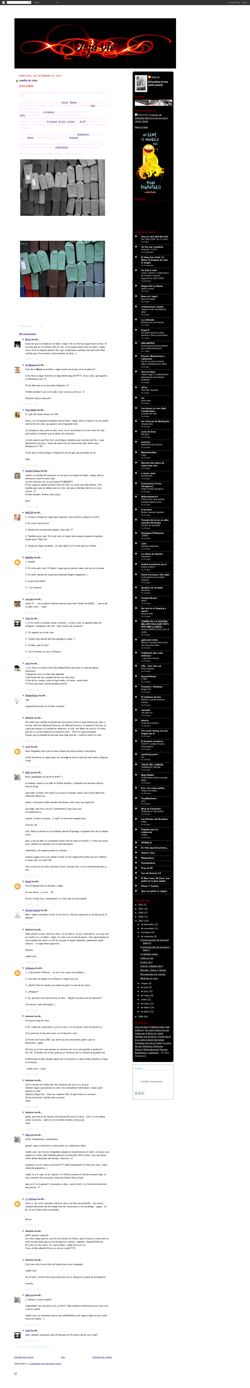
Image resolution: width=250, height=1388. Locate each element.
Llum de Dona (141, 1027)
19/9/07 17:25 (32, 593)
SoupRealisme (148, 798)
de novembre (147, 928)
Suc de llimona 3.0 (151, 873)
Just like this (146, 476)
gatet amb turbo (149, 640)
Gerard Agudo (32, 910)
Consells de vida (149, 413)
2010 (141, 909)
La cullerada (147, 320)
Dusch (65, 102)
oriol (27, 747)
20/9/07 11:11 (31, 904)
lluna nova (146, 400)
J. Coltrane (31, 1199)
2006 (141, 1017)
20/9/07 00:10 (32, 875)
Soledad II (146, 556)
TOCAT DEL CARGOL (152, 765)
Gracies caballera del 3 (151, 966)
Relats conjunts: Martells (152, 512)
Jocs (143, 801)
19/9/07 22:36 (32, 712)
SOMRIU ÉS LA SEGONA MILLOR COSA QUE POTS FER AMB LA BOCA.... (155, 624)
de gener (145, 1011)
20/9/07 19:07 (32, 1129)
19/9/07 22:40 (32, 741)
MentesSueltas (148, 452)
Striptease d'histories (153, 1046)
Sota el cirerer (147, 289)
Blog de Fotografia (151, 809)
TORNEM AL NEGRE (151, 767)
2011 (141, 905)
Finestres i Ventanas (151, 687)
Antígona (30, 968)
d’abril (144, 999)
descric (145, 720)
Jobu (92, 105)
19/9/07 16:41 (32, 552)
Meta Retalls (147, 775)
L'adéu (144, 835)
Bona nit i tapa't (149, 296)
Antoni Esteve (32, 471)
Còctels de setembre (150, 525)
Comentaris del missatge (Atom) (45, 1364)
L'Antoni (71, 121)
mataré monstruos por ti (154, 564)
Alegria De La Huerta (152, 286)
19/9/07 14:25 (32, 507)
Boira (22, 115)
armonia (145, 442)
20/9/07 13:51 (32, 1010)
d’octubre (146, 932)
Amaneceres (147, 424)
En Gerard (52, 121)
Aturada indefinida (149, 546)
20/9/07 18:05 (32, 1074)
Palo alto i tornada (149, 390)
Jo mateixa (48, 112)
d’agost (145, 983)
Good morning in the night (155, 575)
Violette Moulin (149, 598)
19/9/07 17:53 (32, 657)
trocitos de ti (146, 962)
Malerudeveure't (149, 497)
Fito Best (145, 434)
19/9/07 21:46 (32, 689)
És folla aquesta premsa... (155, 848)
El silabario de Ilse (151, 697)
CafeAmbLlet (61, 147)
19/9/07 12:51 (32, 359)
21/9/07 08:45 (32, 1225)
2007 (141, 921)
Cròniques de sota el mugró (148, 1043)
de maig (145, 995)
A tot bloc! (146, 510)
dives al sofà (147, 614)
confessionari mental (152, 307)
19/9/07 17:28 (32, 613)
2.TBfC (144, 679)
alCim (144, 387)
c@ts (143, 544)
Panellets (145, 590)
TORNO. (145, 536)
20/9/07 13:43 (32, 962)
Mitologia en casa (149, 978)
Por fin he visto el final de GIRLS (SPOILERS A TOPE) (154, 362)
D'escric (139, 1049)
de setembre (147, 936)
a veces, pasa (148, 473)
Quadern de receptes (152, 588)
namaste (145, 710)
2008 (141, 917)
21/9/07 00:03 (32, 1193)
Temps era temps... (150, 791)
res (142, 398)
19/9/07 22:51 (32, 766)
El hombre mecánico (152, 741)
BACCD (29, 512)
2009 (141, 913)
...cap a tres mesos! (150, 658)
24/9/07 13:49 (32, 1325)
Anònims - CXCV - (149, 249)
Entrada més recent (24, 1357)
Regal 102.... (147, 689)
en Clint (62, 121)
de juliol (145, 987)
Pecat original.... (148, 668)
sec (142, 757)
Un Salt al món (149, 270)
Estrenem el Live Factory (152, 322)
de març (145, 1003)
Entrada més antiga (102, 1357)
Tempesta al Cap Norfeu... (153, 811)
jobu (27, 663)
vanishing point (149, 754)
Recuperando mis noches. (153, 974)
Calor (143, 455)
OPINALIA (146, 843)
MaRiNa (29, 557)
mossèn (29, 599)
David (28, 881)
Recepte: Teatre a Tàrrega (153, 970)
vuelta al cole (146, 958)
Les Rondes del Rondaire (154, 819)
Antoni (30, 137)
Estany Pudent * (148, 567)
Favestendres (148, 863)
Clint (27, 618)
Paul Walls (31, 410)
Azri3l (82, 121)
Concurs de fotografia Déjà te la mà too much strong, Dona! (151, 118)
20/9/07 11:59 (32, 924)
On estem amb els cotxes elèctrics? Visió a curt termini (154, 334)
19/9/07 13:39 (32, 465)
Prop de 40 (147, 868)
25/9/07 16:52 (32, 1341)
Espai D (145, 330)
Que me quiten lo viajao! (154, 891)
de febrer (145, 1007)
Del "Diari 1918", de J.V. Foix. (154, 239)
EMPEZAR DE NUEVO (151, 445)
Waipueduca (147, 858)
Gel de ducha (150, 1037)
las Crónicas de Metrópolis (155, 421)
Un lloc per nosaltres (152, 247)
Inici (63, 1357)
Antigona (73, 137)
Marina (73, 102)
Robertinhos (83, 134)
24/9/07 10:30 (32, 1289)
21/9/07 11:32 (32, 1254)
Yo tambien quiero (149, 954)
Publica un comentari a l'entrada (33, 1346)
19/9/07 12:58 (32, 404)
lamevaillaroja (148, 676)
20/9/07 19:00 (32, 1106)
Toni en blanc (148, 372)
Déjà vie (29, 772)
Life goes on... (147, 713)
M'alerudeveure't (151, 1049)
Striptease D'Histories (152, 533)
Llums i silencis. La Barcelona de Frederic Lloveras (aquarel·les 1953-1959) (155, 275)
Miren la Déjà (141, 127)
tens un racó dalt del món (154, 236)
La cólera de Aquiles (152, 554)
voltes (144, 822)
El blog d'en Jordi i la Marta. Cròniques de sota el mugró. (154, 260)
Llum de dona (148, 432)
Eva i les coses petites (153, 788)
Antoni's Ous (148, 853)
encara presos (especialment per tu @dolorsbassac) (154, 347)
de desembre (147, 924)
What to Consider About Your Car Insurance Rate (154, 643)
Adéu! (144, 600)
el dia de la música (150, 723)
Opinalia (139, 1037)
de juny (145, 991)
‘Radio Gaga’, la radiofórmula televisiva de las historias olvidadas (154, 377)
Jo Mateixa (31, 365)
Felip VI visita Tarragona (152, 489)
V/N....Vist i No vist (151, 666)
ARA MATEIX (148, 343)
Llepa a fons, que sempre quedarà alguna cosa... (153, 500)
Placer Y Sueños (150, 886)
